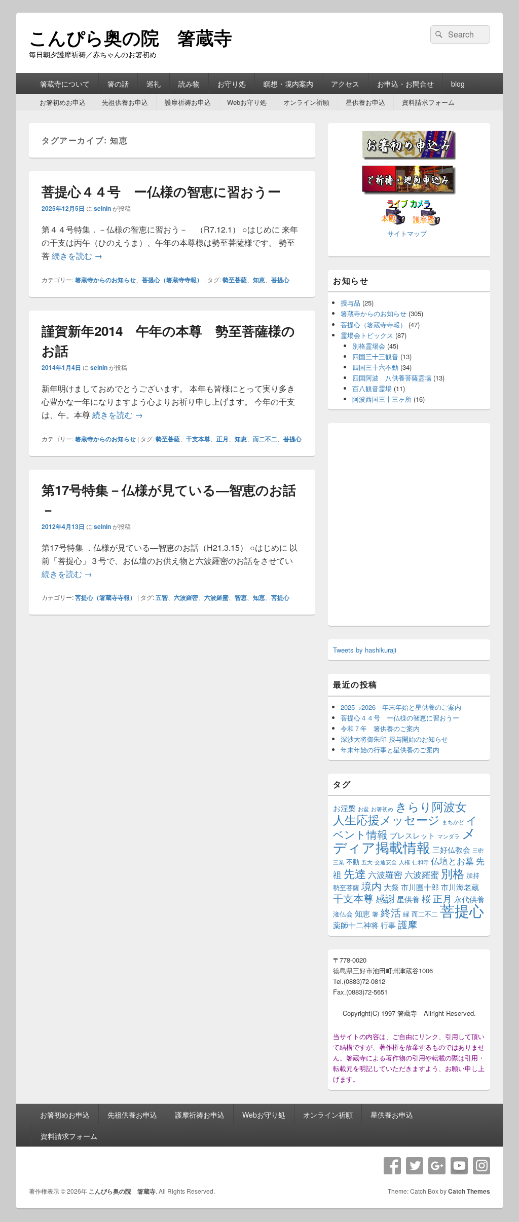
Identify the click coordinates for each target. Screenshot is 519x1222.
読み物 (189, 84)
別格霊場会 (368, 346)
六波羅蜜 (216, 597)
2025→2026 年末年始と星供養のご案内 (401, 707)
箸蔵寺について (65, 84)
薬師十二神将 (356, 925)
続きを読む (77, 255)
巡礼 (153, 84)
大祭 (391, 887)
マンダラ (448, 836)
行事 (388, 925)
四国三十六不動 (375, 367)
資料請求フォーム (428, 102)
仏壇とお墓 (452, 861)
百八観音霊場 (372, 388)
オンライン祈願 (306, 102)
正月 (222, 438)
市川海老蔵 (460, 887)
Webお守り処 (247, 102)
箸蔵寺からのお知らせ (105, 279)
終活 (391, 912)
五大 (367, 862)
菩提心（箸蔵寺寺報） (172, 279)
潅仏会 (343, 914)
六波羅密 (186, 597)
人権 (404, 862)
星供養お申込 (365, 102)
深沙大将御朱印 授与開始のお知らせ (394, 739)
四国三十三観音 (375, 356)
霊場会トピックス (367, 335)
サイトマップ (407, 233)
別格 (452, 873)
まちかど (453, 822)
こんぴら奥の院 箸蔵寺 (130, 37)
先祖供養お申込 (125, 102)
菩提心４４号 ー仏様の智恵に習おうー (161, 191)
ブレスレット (412, 835)
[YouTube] (459, 1165)
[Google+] (437, 1165)
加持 (472, 875)
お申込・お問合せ (405, 84)
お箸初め (382, 809)
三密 (478, 850)
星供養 (408, 899)
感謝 (385, 898)
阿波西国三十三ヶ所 (382, 399)
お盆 (363, 809)
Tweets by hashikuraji (364, 650)
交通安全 (386, 862)
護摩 (407, 924)
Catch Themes (469, 1191)
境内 (371, 886)
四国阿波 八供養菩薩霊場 (391, 378)
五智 (162, 597)
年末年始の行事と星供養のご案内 (390, 749)
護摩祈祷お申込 (188, 102)
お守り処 (231, 84)
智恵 (241, 597)
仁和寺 (420, 862)
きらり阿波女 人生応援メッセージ (405, 813)
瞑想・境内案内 (288, 84)
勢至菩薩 (235, 279)
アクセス (345, 84)
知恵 (259, 279)
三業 (338, 862)
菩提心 (280, 279)
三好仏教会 (451, 849)
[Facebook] (392, 1165)
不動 (352, 861)
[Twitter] (414, 1165)
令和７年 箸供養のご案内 (380, 728)
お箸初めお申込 (63, 102)
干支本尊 (198, 438)
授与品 (350, 303)
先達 (355, 873)
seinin (102, 208)
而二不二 (265, 438)
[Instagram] (481, 1165)
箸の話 (118, 84)
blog (458, 84)
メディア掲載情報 (404, 840)
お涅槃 (344, 808)
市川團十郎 (420, 887)
